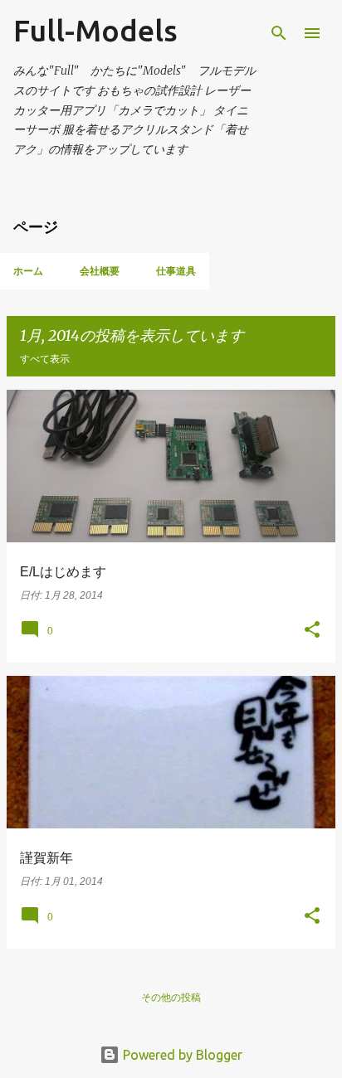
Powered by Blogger (181, 1054)
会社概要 (100, 270)
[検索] (279, 33)
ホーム (28, 270)
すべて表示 (45, 358)
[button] (312, 631)
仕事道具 (176, 270)
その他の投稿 (171, 997)
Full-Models (95, 30)
